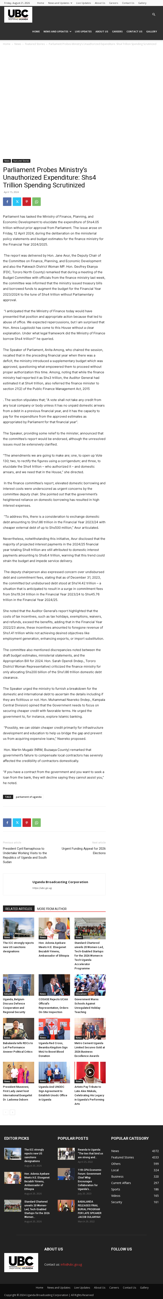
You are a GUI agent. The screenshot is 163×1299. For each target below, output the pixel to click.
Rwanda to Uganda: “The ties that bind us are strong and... (90, 1153)
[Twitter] (17, 201)
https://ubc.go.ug (42, 888)
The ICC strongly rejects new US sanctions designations (18, 947)
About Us (100, 2)
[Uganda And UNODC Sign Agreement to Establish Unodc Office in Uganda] (54, 1072)
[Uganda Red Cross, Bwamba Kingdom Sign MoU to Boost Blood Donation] (54, 1028)
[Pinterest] (26, 201)
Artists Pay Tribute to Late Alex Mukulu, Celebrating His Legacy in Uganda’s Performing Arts (89, 1095)
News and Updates (58, 2)
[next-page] (12, 1112)
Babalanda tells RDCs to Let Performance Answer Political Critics (18, 1047)
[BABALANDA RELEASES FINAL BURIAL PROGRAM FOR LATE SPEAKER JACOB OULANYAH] (66, 1206)
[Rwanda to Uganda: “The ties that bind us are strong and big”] (66, 1154)
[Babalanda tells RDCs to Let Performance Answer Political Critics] (18, 1028)
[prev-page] (5, 1112)
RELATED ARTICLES (19, 909)
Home (40, 2)
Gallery (142, 2)
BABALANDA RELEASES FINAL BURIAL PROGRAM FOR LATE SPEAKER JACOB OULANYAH (89, 1209)
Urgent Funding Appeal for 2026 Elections (84, 851)
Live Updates (83, 2)
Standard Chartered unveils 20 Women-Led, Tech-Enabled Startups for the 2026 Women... (37, 1209)
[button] (154, 15)
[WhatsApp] (36, 201)
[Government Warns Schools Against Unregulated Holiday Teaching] (90, 985)
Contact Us (128, 2)
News (17, 44)
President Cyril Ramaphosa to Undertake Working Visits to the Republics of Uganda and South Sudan (25, 855)
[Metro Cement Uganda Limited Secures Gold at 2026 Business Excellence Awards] (90, 1028)
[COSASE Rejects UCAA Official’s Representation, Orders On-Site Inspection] (54, 985)
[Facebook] (7, 201)
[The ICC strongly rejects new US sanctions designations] (18, 928)
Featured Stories (35, 44)
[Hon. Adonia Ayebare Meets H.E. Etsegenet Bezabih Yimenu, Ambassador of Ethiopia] (54, 928)
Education (81, 993)
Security (8, 993)
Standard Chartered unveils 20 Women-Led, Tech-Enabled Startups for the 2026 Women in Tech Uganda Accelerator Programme (89, 955)
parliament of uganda (29, 796)
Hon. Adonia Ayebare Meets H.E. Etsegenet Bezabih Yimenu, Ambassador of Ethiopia (37, 1181)
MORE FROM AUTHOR (52, 909)
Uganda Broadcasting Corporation (60, 882)
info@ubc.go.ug (71, 1264)
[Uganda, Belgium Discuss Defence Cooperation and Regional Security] (18, 985)
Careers (113, 2)
